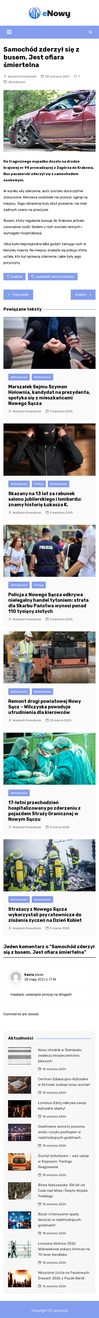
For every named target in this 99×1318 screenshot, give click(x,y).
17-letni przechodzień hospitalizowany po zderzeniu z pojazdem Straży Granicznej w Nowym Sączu (44, 811)
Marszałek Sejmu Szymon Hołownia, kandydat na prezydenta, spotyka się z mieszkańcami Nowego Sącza (49, 395)
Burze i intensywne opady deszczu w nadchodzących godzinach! (59, 1219)
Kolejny (80, 294)
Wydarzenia (42, 377)
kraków (17, 276)
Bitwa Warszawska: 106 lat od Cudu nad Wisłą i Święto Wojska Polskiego (62, 1190)
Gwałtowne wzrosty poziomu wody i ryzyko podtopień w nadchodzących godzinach (61, 1132)
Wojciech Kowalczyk (22, 76)
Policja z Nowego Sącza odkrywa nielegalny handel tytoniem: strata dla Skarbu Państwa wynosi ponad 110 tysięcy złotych (48, 603)
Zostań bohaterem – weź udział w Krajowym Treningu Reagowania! (63, 1161)
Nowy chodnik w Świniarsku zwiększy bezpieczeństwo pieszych (60, 1055)
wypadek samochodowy (55, 276)
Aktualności (17, 82)
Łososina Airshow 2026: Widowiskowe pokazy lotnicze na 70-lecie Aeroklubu (64, 1249)
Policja (39, 484)
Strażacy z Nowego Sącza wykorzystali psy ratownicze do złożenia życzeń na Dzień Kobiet (45, 914)
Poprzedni (21, 294)
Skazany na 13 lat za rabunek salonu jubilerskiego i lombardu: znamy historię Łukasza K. (45, 499)
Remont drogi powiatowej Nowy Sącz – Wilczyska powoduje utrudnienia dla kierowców (44, 706)
